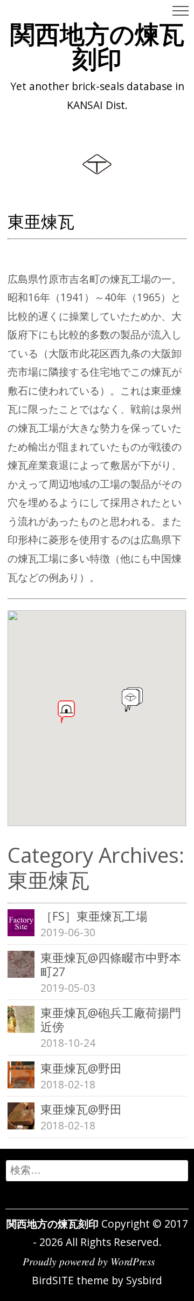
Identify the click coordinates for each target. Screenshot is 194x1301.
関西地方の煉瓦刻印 (97, 46)
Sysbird (144, 1280)
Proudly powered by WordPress (89, 1261)
